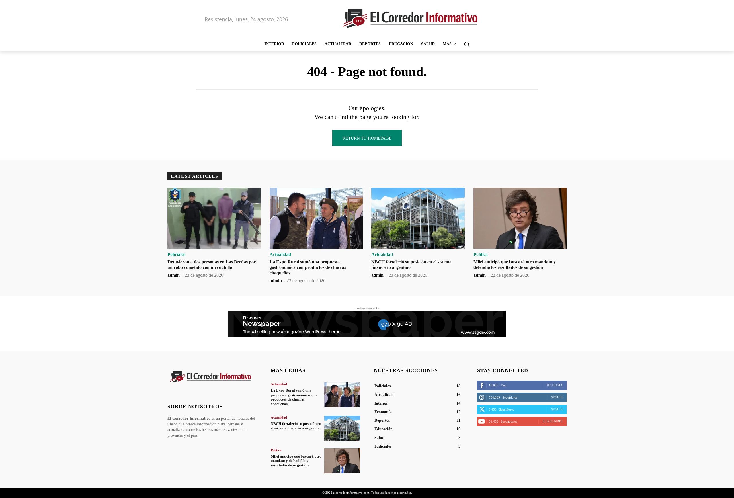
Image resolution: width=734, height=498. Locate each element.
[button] (467, 44)
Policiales (176, 254)
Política (480, 254)
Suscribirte (553, 421)
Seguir (557, 397)
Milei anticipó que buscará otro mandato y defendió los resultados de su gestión (296, 460)
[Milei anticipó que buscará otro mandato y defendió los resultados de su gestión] (520, 218)
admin (173, 275)
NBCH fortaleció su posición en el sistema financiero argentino (296, 425)
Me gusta (554, 385)
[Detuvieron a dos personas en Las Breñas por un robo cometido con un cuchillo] (214, 218)
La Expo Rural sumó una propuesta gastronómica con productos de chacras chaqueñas (308, 267)
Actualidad (280, 254)
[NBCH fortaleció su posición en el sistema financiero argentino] (418, 218)
